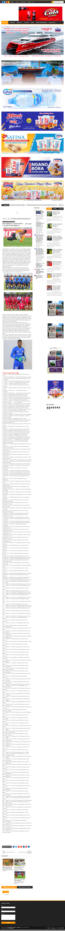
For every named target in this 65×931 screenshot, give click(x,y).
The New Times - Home (40, 263)
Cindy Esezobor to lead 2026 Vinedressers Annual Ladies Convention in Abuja (40, 224)
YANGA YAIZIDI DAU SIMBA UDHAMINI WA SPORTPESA (40, 272)
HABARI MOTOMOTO (6, 221)
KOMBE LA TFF (19, 22)
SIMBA (9, 218)
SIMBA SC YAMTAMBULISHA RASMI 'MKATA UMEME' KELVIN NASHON (44, 205)
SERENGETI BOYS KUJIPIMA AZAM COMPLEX (56, 213)
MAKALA (11, 221)
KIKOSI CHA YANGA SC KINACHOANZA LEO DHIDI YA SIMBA (58, 251)
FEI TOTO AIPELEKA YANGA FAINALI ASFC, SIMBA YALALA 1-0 (57, 275)
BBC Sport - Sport (39, 210)
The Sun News (38, 222)
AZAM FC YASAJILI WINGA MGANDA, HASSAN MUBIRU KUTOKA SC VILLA (57, 287)
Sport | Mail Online (39, 248)
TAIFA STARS (26, 22)
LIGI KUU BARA (12, 22)
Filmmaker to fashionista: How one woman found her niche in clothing (39, 265)
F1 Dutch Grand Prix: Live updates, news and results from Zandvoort (39, 240)
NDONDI (32, 22)
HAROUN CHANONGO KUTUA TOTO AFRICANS (57, 225)
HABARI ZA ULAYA (52, 22)
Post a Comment (6, 894)
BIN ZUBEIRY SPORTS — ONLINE (14, 927)
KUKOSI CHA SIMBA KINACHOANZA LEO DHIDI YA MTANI (57, 263)
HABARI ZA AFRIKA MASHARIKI (41, 22)
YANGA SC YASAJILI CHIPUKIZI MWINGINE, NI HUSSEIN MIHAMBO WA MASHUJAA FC (58, 238)
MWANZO (5, 22)
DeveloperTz (11, 928)
